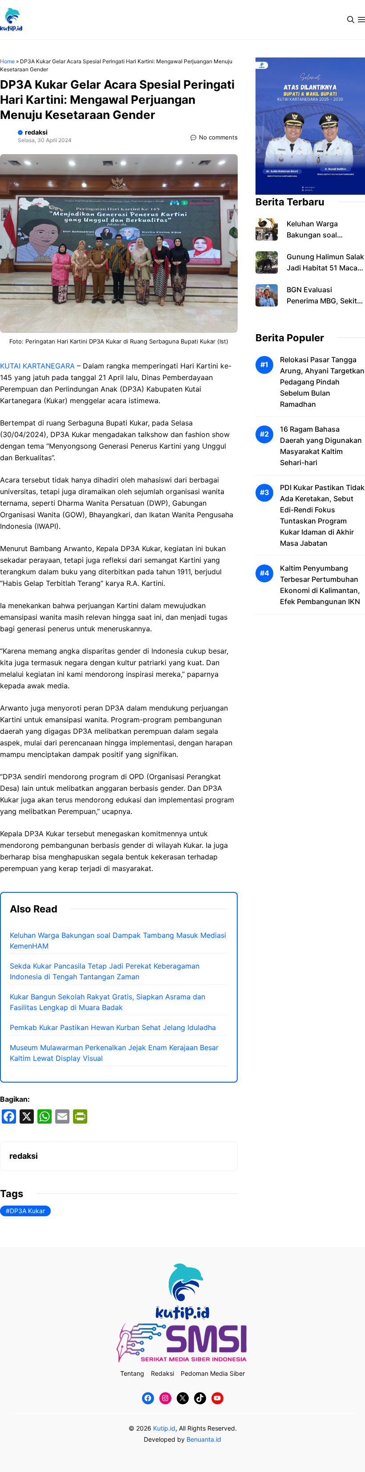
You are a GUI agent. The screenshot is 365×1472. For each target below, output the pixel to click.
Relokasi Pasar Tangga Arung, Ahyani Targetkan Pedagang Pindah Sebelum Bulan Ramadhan (322, 382)
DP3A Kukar (27, 1210)
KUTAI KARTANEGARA (37, 365)
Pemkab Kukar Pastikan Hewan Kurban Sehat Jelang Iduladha (113, 1027)
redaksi (36, 132)
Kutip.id (164, 1428)
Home (7, 61)
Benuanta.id (204, 1439)
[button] (351, 19)
